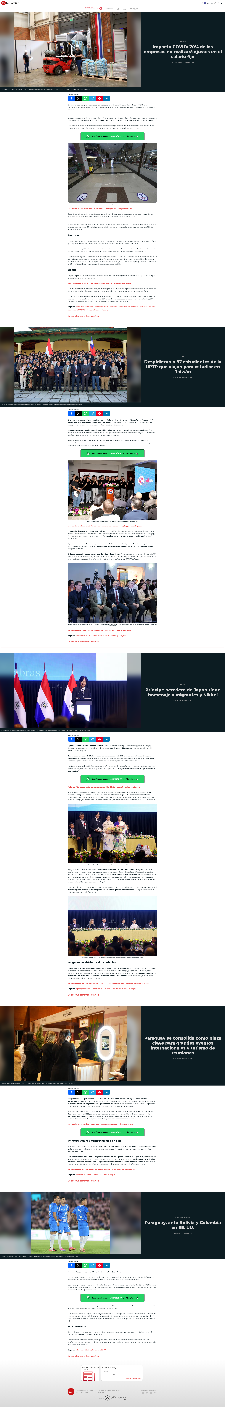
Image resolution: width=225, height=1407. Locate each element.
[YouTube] (155, 1392)
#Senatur (79, 1175)
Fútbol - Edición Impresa (183, 1217)
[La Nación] (10, 3)
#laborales (113, 307)
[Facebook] (142, 1392)
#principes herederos (83, 989)
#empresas (89, 307)
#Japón (124, 989)
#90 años (106, 989)
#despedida (80, 636)
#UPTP (88, 636)
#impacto (152, 307)
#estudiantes (97, 636)
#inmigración (116, 989)
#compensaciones (101, 307)
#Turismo (87, 1175)
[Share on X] (78, 98)
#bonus (89, 310)
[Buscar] (222, 3)
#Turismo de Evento (99, 1175)
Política (182, 684)
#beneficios (122, 307)
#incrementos (133, 307)
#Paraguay (104, 310)
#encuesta (80, 307)
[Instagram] (151, 1392)
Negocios (183, 41)
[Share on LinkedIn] (106, 98)
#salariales (143, 307)
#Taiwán (106, 636)
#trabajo (96, 310)
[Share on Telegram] (92, 98)
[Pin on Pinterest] (99, 98)
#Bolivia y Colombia (92, 1350)
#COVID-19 (81, 310)
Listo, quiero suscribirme (133, 1378)
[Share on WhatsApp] (85, 98)
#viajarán (122, 636)
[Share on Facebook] (71, 98)
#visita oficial (97, 989)
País (182, 356)
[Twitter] (147, 1392)
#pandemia (72, 310)
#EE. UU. (103, 1350)
